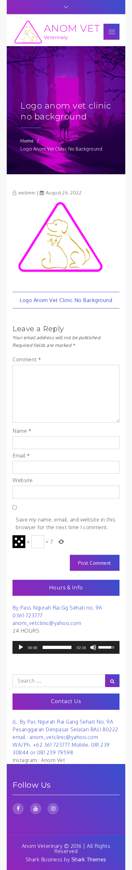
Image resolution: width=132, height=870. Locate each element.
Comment (26, 359)
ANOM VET (72, 28)
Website (22, 480)
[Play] (21, 647)
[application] (66, 647)
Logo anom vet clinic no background (66, 300)
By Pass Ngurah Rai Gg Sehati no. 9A (57, 607)
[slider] (57, 647)
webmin (27, 192)
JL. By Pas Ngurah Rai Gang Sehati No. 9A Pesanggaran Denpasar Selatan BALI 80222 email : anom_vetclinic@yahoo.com (65, 729)
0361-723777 (27, 615)
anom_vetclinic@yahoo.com (46, 623)
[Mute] (93, 647)
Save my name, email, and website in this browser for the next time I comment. (65, 523)
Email (21, 455)
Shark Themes (88, 859)
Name (21, 431)
